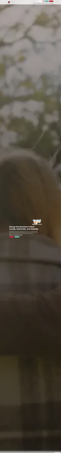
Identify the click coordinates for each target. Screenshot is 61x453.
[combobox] (40, 1)
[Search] (43, 1)
